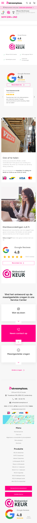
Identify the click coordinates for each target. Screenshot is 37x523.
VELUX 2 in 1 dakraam (18, 467)
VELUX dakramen (18, 452)
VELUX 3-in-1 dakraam (18, 470)
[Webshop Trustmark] (8, 12)
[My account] (30, 3)
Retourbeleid (18, 440)
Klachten (18, 443)
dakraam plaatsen (25, 7)
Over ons (18, 434)
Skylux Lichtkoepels (18, 464)
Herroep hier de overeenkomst (18, 488)
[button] (27, 3)
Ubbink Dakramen (18, 458)
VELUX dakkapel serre (18, 478)
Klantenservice (18, 431)
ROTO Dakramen (19, 455)
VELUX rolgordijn (18, 472)
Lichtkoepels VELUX (18, 461)
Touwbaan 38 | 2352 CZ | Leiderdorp (20, 395)
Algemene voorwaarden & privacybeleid (19, 437)
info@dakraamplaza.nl (20, 402)
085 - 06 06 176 (20, 399)
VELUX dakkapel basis (18, 475)
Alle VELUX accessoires (18, 481)
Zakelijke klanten (18, 494)
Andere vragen (17, 370)
